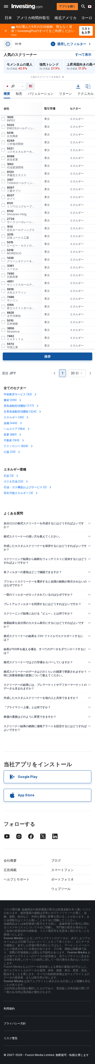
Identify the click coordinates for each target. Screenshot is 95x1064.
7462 (15, 338)
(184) (14, 428)
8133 (16, 173)
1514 (21, 228)
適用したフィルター (69, 44)
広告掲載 (10, 870)
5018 (14, 252)
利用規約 (9, 1008)
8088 (12, 158)
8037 (11, 197)
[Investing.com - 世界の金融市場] (27, 6)
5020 (21, 126)
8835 (14, 314)
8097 (14, 189)
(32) (18, 394)
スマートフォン (62, 870)
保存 (47, 356)
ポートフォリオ (62, 879)
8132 (17, 212)
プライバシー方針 (15, 1023)
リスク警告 (11, 1038)
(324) (20, 411)
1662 (15, 166)
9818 (16, 291)
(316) (10, 400)
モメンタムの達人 (20, 64)
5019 (12, 134)
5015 (21, 244)
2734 (21, 220)
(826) (16, 446)
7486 (12, 298)
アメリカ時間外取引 (33, 18)
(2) (25, 487)
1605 (11, 119)
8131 (21, 205)
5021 (21, 150)
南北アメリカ (65, 18)
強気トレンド (49, 64)
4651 (21, 283)
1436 (21, 259)
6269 (15, 142)
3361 (12, 267)
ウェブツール (61, 889)
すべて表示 (83, 54)
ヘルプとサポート (17, 879)
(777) (19, 405)
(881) (10, 434)
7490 (12, 275)
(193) (11, 440)
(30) (14, 417)
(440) (10, 423)
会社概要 (10, 860)
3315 (18, 236)
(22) (13, 481)
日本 (8, 18)
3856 (13, 330)
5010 (12, 322)
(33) (9, 451)
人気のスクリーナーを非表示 (45, 76)
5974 (12, 345)
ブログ (56, 860)
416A (21, 306)
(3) (9, 475)
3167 (21, 181)
